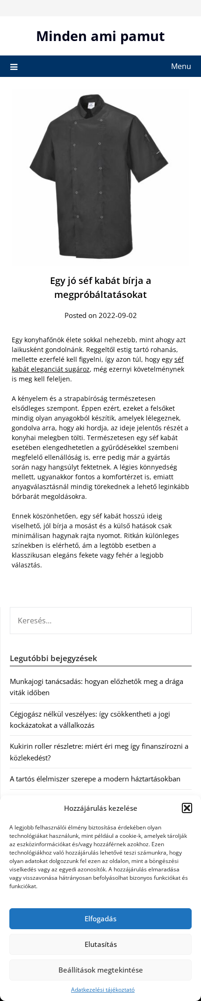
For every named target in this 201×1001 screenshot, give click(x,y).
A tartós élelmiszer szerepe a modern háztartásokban (95, 778)
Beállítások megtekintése (100, 969)
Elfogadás (100, 918)
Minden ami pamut (100, 36)
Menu (181, 66)
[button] (187, 808)
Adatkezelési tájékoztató (103, 990)
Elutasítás (101, 944)
